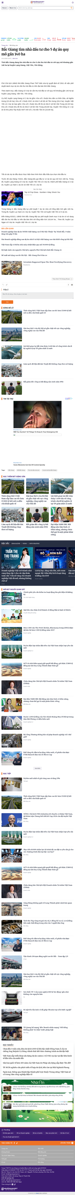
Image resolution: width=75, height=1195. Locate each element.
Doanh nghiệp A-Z (28, 650)
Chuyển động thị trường (29, 613)
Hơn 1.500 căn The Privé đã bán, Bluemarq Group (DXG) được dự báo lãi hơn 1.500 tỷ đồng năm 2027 (48, 629)
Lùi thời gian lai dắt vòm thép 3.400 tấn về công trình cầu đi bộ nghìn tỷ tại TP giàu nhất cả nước (47, 347)
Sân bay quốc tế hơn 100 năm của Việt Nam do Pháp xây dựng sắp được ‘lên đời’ (37, 1063)
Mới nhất (40, 1148)
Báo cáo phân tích (51, 1133)
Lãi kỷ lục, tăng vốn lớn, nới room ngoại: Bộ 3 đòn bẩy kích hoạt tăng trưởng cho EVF (50, 573)
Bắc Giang (11, 470)
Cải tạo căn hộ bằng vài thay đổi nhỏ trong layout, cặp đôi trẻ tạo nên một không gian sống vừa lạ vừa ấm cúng (41, 1087)
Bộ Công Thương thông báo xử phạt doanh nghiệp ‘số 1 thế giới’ (47, 736)
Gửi (7, 302)
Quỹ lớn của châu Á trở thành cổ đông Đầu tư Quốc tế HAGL (47, 610)
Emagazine (16, 543)
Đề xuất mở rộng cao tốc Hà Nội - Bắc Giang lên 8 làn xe (24, 255)
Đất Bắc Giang (21, 470)
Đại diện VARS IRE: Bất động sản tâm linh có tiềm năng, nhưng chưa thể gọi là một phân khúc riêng (62, 529)
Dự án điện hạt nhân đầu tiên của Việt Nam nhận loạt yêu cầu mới (48, 647)
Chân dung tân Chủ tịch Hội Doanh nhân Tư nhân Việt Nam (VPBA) (47, 682)
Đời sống (25, 821)
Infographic (34, 543)
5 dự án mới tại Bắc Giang (49, 470)
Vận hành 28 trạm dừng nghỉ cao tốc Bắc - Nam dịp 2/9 (45, 956)
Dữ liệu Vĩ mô (64, 1133)
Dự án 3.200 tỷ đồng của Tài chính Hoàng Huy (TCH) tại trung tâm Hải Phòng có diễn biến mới (48, 718)
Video (25, 543)
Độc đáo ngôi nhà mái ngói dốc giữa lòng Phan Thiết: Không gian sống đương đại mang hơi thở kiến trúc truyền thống (40, 1105)
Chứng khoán (5, 1152)
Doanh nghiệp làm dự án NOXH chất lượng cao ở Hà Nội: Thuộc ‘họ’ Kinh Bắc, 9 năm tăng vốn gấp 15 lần (36, 233)
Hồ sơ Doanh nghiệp (23, 1133)
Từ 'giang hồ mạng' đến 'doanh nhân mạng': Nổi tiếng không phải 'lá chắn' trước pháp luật (45, 1028)
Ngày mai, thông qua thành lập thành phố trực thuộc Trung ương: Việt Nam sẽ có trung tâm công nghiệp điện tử (37, 1073)
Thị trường (41, 1159)
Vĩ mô (3, 584)
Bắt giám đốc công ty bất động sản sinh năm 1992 (43, 382)
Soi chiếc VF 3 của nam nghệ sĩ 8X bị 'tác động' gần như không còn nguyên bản (46, 993)
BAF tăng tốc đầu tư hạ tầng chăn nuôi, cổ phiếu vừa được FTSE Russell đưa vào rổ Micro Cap (46, 753)
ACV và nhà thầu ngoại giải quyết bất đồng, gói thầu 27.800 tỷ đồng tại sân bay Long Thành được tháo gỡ (48, 664)
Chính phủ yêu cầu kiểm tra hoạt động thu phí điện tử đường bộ (48, 593)
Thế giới (25, 781)
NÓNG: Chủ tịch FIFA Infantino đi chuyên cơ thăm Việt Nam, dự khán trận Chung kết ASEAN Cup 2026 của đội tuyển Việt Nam (48, 816)
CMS (39, 1193)
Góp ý (5, 289)
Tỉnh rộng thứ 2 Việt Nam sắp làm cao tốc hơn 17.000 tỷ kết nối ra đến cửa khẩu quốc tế (47, 312)
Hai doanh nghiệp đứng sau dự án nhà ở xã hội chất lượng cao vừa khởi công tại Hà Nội (37, 239)
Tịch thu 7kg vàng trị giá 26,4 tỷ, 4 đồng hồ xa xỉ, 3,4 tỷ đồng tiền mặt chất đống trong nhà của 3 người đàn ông (47, 922)
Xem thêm (37, 1112)
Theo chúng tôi (6, 1143)
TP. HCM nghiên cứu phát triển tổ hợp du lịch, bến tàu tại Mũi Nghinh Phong (36, 1067)
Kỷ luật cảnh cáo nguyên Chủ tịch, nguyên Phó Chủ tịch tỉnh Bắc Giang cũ (31, 250)
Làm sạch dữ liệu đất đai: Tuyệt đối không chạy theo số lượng (48, 364)
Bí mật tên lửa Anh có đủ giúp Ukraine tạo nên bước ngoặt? (47, 1010)
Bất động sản (14, 45)
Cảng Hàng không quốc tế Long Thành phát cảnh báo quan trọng (47, 904)
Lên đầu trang (65, 1143)
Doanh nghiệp (39, 578)
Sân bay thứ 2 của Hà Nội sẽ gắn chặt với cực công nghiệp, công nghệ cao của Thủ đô (47, 329)
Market (4, 8)
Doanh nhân (26, 686)
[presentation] (2, 561)
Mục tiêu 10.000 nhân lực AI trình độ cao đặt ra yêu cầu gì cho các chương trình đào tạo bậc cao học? (48, 851)
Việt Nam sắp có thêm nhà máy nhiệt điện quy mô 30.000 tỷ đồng (28, 245)
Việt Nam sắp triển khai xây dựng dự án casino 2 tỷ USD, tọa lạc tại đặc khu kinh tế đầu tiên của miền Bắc (37, 1057)
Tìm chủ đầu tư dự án (33, 470)
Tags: (3, 470)
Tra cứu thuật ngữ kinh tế (11, 1137)
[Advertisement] (37, 23)
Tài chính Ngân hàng (29, 597)
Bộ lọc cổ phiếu (37, 1133)
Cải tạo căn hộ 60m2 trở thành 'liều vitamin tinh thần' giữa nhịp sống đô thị (38, 1095)
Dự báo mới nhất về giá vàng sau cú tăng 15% (41, 778)
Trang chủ (4, 45)
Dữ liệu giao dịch (8, 1133)
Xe (24, 997)
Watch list (13, 8)
